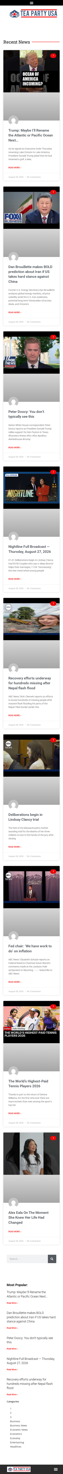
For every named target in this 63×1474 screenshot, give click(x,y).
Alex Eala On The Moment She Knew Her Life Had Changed (28, 1218)
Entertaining (17, 1442)
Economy (15, 1438)
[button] (31, 3)
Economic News (19, 1429)
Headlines (15, 1446)
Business (15, 1421)
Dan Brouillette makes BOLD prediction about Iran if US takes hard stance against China (31, 1317)
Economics (16, 1433)
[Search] (52, 1259)
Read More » (14, 167)
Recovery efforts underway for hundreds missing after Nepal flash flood (29, 683)
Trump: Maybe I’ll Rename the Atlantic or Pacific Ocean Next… (30, 135)
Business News (18, 1425)
